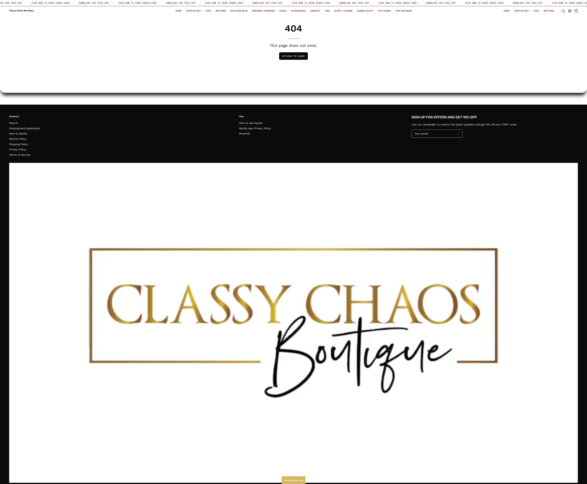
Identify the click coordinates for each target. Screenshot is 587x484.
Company (14, 116)
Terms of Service (19, 154)
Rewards (244, 133)
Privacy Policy (17, 149)
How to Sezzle (18, 133)
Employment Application (24, 128)
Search (13, 122)
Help (241, 116)
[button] (193, 10)
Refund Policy (17, 138)
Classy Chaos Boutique (21, 10)
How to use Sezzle (251, 122)
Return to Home (293, 56)
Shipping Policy (18, 144)
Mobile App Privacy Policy (255, 128)
